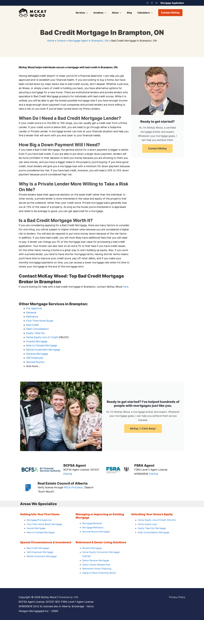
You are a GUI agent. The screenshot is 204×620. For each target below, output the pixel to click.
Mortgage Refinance (92, 527)
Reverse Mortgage (37, 353)
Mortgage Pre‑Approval (39, 520)
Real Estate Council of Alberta (63, 483)
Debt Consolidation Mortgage (153, 532)
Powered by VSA (68, 597)
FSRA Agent (144, 465)
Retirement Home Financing (96, 568)
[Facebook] (152, 3)
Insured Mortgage (36, 341)
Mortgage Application (172, 3)
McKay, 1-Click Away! (143, 428)
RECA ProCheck (73, 487)
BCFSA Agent (74, 465)
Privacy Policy (177, 597)
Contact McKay (157, 148)
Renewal (31, 312)
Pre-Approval (34, 308)
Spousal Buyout (35, 361)
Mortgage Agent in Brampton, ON (89, 40)
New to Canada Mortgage (41, 345)
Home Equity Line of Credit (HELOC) (157, 520)
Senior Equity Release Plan (96, 564)
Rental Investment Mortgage (43, 349)
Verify (67, 473)
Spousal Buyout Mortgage (96, 531)
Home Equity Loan (147, 524)
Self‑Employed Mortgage (40, 552)
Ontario (61, 40)
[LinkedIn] (147, 3)
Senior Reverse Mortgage (95, 560)
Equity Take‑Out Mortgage (152, 528)
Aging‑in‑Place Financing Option (99, 572)
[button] (170, 12)
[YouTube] (156, 3)
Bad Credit (32, 324)
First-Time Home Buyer (39, 320)
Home (50, 40)
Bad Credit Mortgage (38, 548)
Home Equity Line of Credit (42, 337)
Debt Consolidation (37, 328)
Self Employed (34, 357)
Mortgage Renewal (92, 523)
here (125, 286)
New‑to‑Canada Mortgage (41, 532)
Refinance (32, 316)
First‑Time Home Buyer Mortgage (44, 524)
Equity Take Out (35, 333)
